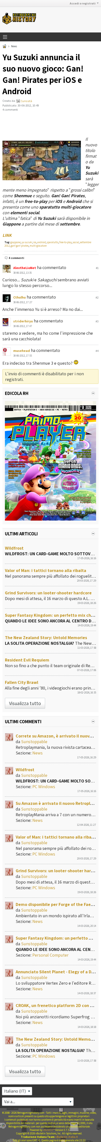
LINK (7, 235)
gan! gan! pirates (20, 245)
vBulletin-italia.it (66, 1137)
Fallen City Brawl (21, 682)
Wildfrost (14, 548)
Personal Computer (50, 955)
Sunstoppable (34, 741)
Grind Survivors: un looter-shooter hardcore (48, 593)
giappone (16, 242)
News (14, 46)
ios (34, 242)
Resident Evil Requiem (27, 660)
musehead (21, 350)
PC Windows (43, 786)
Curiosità (26, 101)
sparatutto (52, 242)
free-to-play (65, 242)
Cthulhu (19, 297)
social (76, 242)
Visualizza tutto (25, 703)
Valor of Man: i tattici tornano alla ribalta (45, 570)
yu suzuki (27, 242)
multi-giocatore (38, 245)
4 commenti (16, 258)
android (41, 242)
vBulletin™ (49, 1130)
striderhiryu (23, 321)
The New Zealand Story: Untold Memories (46, 637)
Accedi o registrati (83, 3)
